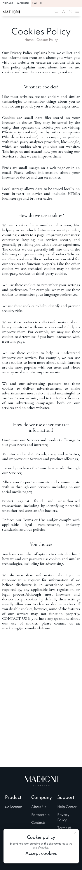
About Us (38, 807)
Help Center (67, 807)
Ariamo (8, 3)
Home (29, 39)
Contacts (38, 823)
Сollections (14, 807)
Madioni (23, 3)
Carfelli (38, 3)
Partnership (40, 815)
